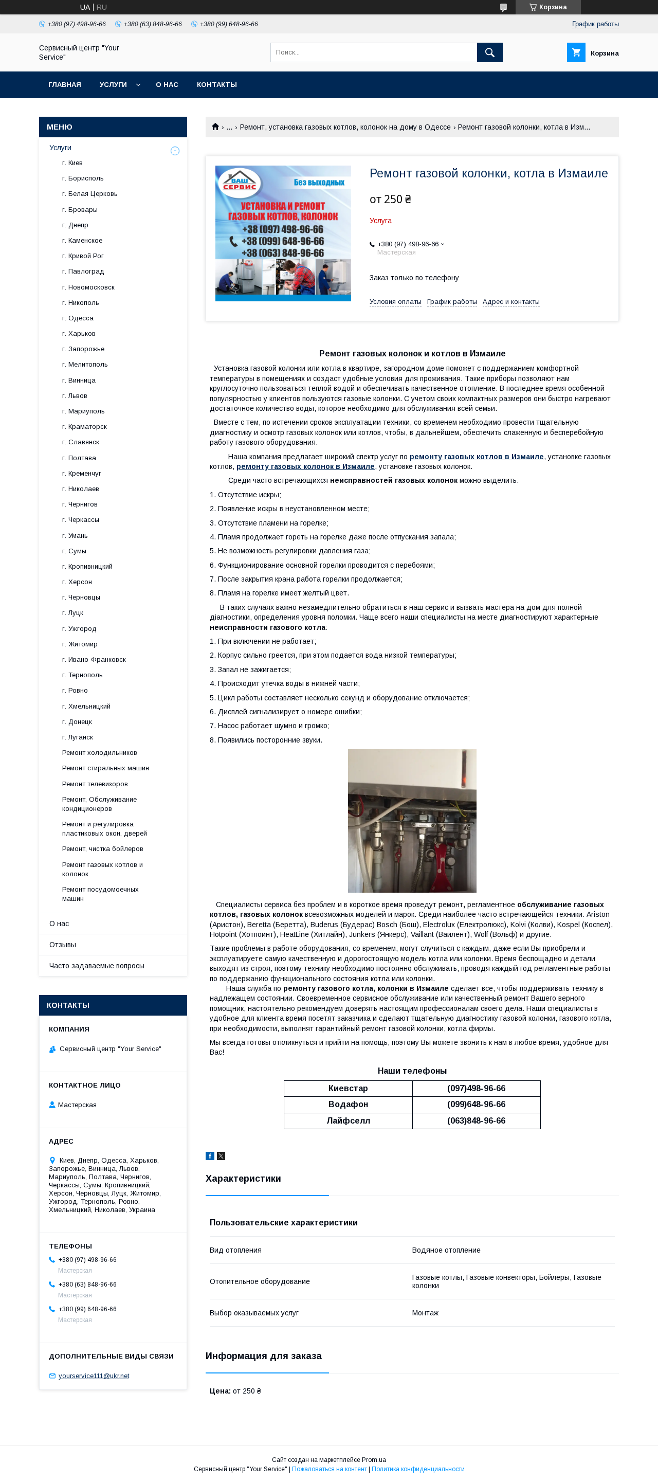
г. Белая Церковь (90, 193)
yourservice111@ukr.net (94, 1376)
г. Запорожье (83, 349)
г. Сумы (74, 551)
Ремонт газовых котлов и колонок (102, 869)
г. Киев (72, 163)
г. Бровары (80, 209)
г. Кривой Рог (83, 256)
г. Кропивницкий (87, 566)
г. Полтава (79, 458)
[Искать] (490, 52)
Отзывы (62, 945)
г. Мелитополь (85, 364)
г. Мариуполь (83, 411)
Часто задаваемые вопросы (96, 966)
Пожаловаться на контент (329, 1469)
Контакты (217, 84)
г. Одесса (78, 318)
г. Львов (74, 396)
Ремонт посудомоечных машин (100, 893)
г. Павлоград (83, 271)
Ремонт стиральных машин (105, 768)
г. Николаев (80, 489)
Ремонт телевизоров (95, 784)
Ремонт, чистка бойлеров (102, 849)
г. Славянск (80, 442)
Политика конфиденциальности (418, 1469)
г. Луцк (72, 613)
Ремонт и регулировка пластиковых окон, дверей (104, 828)
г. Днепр (75, 225)
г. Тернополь (82, 675)
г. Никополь (80, 302)
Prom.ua (374, 1459)
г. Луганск (77, 737)
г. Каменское (82, 240)
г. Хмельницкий (86, 706)
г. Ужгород (79, 628)
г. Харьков (79, 333)
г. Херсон (77, 582)
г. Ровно (75, 690)
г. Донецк (77, 722)
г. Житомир (80, 644)
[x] (221, 1157)
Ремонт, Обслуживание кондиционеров (99, 803)
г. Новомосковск (88, 287)
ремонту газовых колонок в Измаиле (305, 466)
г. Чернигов (80, 504)
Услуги (113, 84)
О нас (167, 84)
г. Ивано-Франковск (94, 659)
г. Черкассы (80, 519)
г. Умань (75, 535)
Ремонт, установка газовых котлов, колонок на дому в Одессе (345, 127)
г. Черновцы (81, 597)
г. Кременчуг (81, 473)
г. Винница (79, 380)
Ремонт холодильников (99, 752)
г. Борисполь (83, 178)
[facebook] (210, 1157)
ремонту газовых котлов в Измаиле (477, 457)
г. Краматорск (84, 426)
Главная (64, 84)
